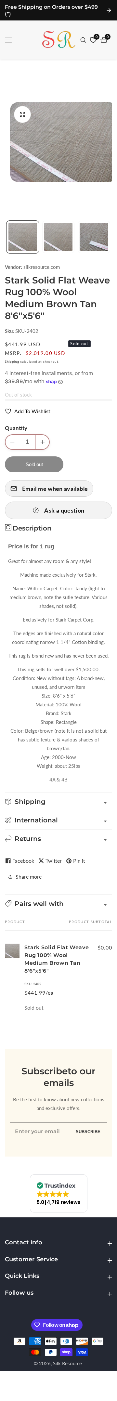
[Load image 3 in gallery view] (94, 237)
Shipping (12, 361)
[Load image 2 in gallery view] (58, 237)
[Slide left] (7, 237)
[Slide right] (109, 237)
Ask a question (64, 510)
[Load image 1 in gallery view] (22, 237)
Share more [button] (29, 876)
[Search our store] (84, 40)
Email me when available (55, 488)
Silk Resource (67, 1363)
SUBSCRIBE (88, 1131)
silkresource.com (41, 267)
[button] (58, 904)
